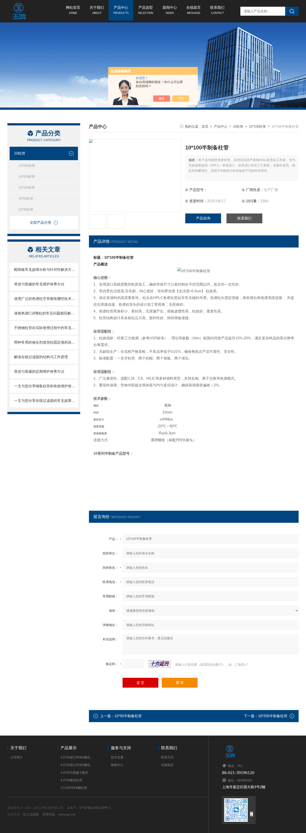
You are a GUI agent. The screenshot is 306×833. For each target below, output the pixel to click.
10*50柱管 (26, 198)
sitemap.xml (66, 814)
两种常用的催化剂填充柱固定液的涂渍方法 (46, 342)
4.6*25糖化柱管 (71, 780)
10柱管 (19, 153)
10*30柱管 (26, 209)
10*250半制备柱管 (272, 716)
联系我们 (217, 10)
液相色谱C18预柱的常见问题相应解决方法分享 (46, 313)
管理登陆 (48, 814)
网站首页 (73, 10)
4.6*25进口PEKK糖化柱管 (77, 757)
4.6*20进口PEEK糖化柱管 (77, 765)
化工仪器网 (31, 814)
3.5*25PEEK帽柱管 (73, 788)
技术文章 (117, 757)
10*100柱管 (27, 187)
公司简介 (16, 757)
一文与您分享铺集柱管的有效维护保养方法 (46, 386)
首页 (205, 126)
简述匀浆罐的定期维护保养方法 (39, 371)
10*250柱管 (27, 165)
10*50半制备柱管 (128, 716)
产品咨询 (203, 218)
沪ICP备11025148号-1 (95, 807)
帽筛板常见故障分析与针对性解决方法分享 (46, 269)
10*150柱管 (27, 176)
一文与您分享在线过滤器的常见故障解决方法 (46, 401)
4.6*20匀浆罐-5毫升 (74, 772)
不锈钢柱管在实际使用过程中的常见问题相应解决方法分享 (46, 328)
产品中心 (121, 10)
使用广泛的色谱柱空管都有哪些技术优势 (46, 299)
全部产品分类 (40, 222)
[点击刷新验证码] (159, 664)
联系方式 (167, 757)
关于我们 (97, 10)
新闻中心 (170, 10)
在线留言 (193, 10)
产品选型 (145, 10)
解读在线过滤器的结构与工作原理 (41, 357)
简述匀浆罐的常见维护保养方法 (39, 284)
